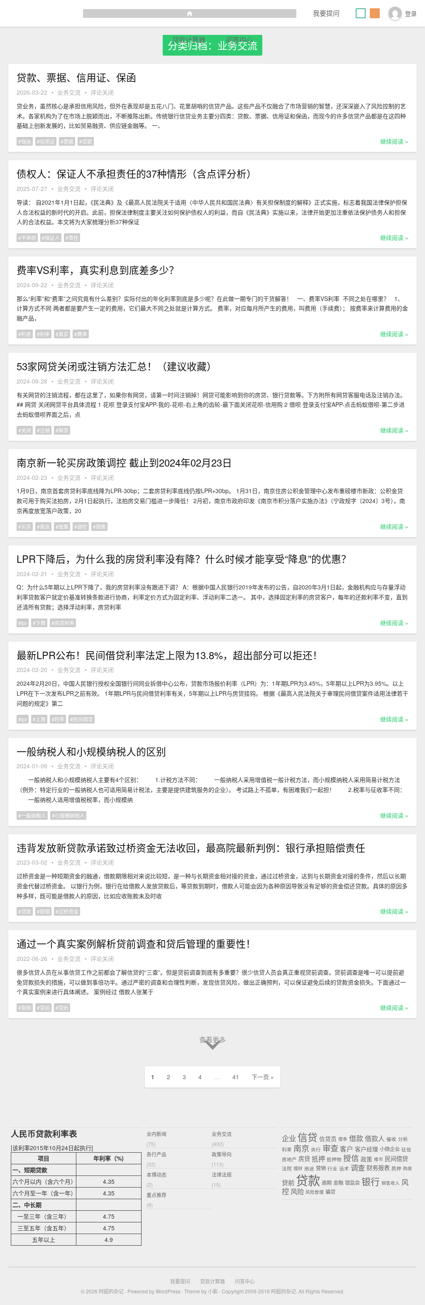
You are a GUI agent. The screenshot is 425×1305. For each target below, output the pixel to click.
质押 (396, 1168)
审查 (330, 1147)
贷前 (45, 1007)
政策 (63, 526)
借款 (356, 1137)
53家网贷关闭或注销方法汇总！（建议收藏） (117, 366)
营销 (321, 1168)
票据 (68, 141)
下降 (41, 622)
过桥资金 (68, 911)
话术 (344, 1168)
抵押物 (334, 1159)
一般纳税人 (33, 815)
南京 (45, 526)
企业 (289, 1137)
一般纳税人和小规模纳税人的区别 (91, 751)
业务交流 (69, 92)
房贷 (304, 1158)
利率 (45, 333)
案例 (26, 1007)
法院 (287, 1168)
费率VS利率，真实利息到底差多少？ (98, 270)
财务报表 (378, 1167)
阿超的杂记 (111, 1291)
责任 (73, 237)
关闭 (26, 430)
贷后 (63, 1007)
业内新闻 (156, 1133)
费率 (82, 333)
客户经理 (366, 1148)
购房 (407, 1168)
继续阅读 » (394, 141)
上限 (41, 719)
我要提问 (326, 13)
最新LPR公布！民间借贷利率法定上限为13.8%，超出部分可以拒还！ (169, 655)
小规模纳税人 (70, 815)
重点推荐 (156, 1194)
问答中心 (239, 39)
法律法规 (222, 1174)
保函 (26, 141)
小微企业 (390, 1149)
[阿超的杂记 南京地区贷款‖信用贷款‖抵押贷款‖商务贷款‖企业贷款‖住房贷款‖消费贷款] (148, 13)
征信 (406, 1149)
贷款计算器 (188, 39)
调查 (358, 1167)
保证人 (52, 237)
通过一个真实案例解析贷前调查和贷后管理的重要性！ (136, 943)
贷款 (87, 141)
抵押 (318, 1158)
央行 (316, 1149)
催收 (391, 1138)
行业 (332, 1168)
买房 (26, 526)
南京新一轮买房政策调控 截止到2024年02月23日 (124, 462)
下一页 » (263, 1077)
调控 (82, 526)
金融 (338, 1182)
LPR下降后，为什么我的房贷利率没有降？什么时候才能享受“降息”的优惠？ (184, 559)
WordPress (168, 1291)
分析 (403, 1138)
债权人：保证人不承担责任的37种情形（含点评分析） (136, 173)
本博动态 (156, 1174)
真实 (63, 333)
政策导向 (222, 1154)
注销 (45, 430)
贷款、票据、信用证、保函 (76, 77)
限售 (101, 526)
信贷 (308, 1136)
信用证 (47, 141)
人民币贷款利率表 (44, 1133)
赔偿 (45, 911)
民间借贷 (83, 719)
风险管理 (314, 1192)
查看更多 (212, 1039)
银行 (370, 1180)
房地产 (289, 1159)
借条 (342, 1139)
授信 (351, 1157)
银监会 (352, 1182)
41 (235, 1077)
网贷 (63, 430)
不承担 (28, 237)
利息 (26, 333)
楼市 (378, 1159)
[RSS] (375, 13)
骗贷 (330, 1192)
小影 (213, 1291)
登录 (411, 13)
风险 (297, 1191)
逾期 (327, 1182)
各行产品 (156, 1154)
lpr (24, 622)
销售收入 (390, 1183)
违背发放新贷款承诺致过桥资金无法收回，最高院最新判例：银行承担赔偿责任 (191, 848)
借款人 (375, 1138)
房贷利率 (64, 622)
